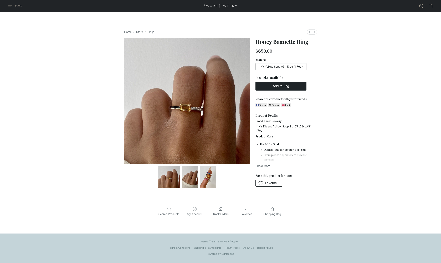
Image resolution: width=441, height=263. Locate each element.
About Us (248, 247)
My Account (194, 214)
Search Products (168, 214)
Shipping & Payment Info (208, 247)
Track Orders (221, 214)
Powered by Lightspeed (220, 253)
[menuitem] (309, 31)
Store (139, 32)
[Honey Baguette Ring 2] (208, 177)
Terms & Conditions (179, 247)
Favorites (246, 214)
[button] (221, 6)
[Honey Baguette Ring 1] (190, 177)
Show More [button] (262, 166)
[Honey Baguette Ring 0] (169, 177)
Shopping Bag (272, 214)
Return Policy (232, 247)
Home (128, 32)
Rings (150, 32)
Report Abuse (265, 247)
